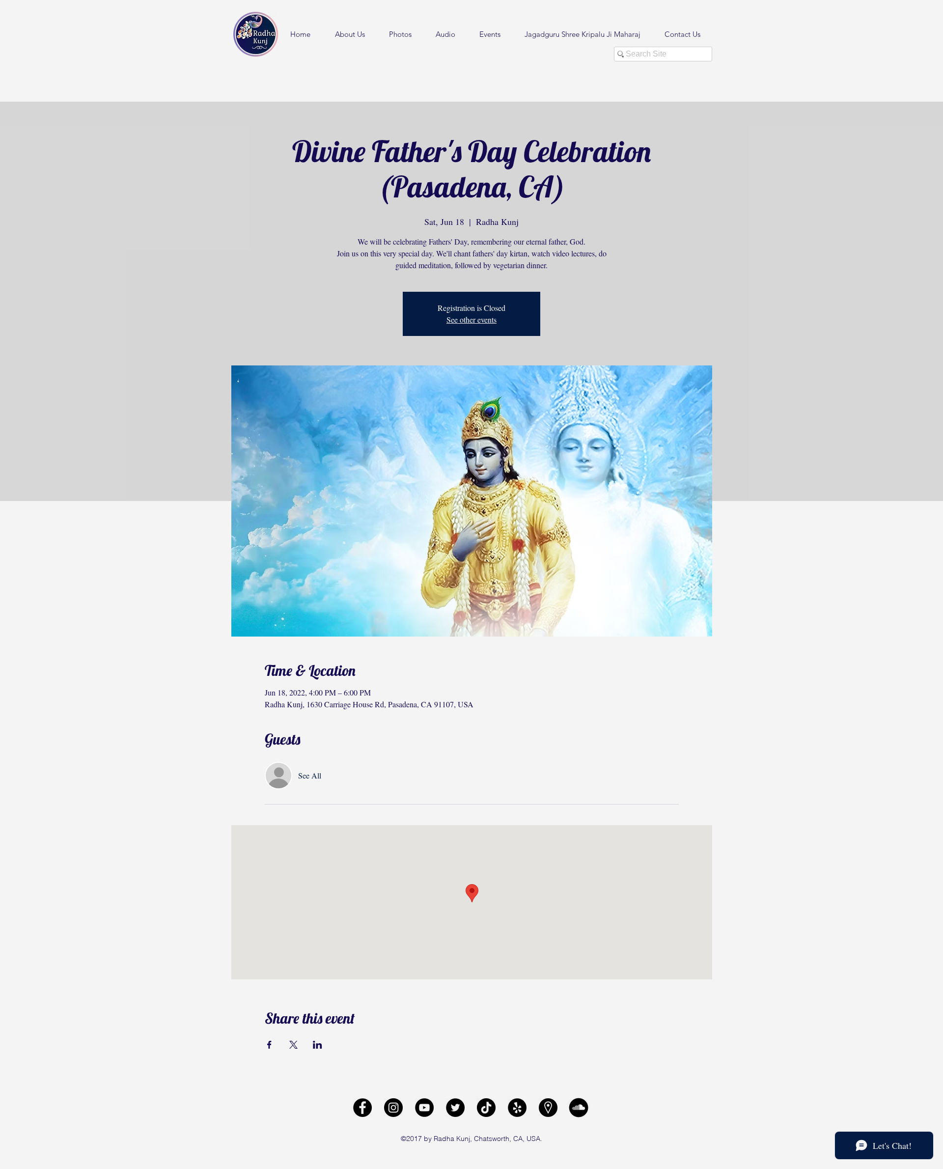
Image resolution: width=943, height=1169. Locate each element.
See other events (471, 319)
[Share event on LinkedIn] (317, 1045)
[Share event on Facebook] (269, 1045)
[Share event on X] (293, 1045)
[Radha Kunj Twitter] (455, 1107)
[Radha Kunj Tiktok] (486, 1107)
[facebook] (362, 1107)
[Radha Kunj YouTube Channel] (424, 1107)
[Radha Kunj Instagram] (393, 1107)
